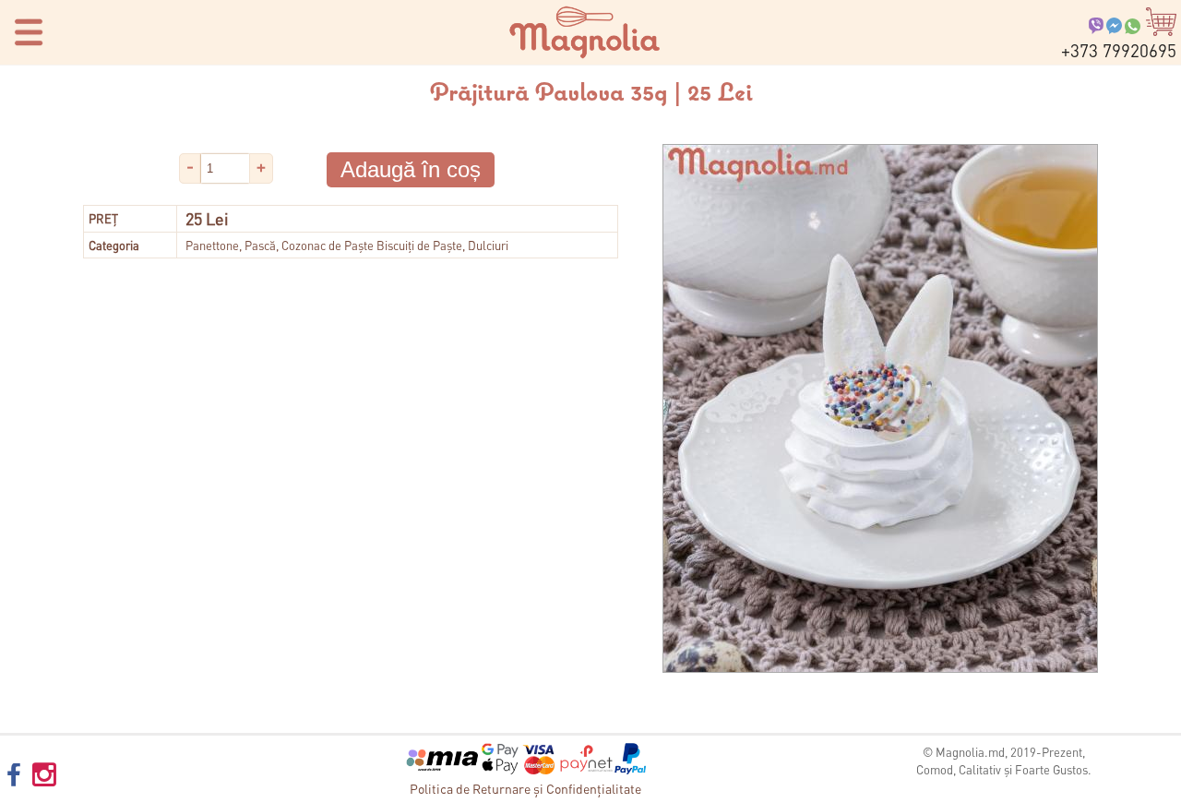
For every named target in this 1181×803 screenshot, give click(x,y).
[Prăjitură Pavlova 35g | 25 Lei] (880, 668)
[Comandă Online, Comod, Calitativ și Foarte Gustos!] (585, 54)
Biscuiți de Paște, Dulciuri (442, 245)
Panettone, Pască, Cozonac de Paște (279, 245)
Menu (23, 31)
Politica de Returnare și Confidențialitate (525, 788)
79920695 (1118, 50)
